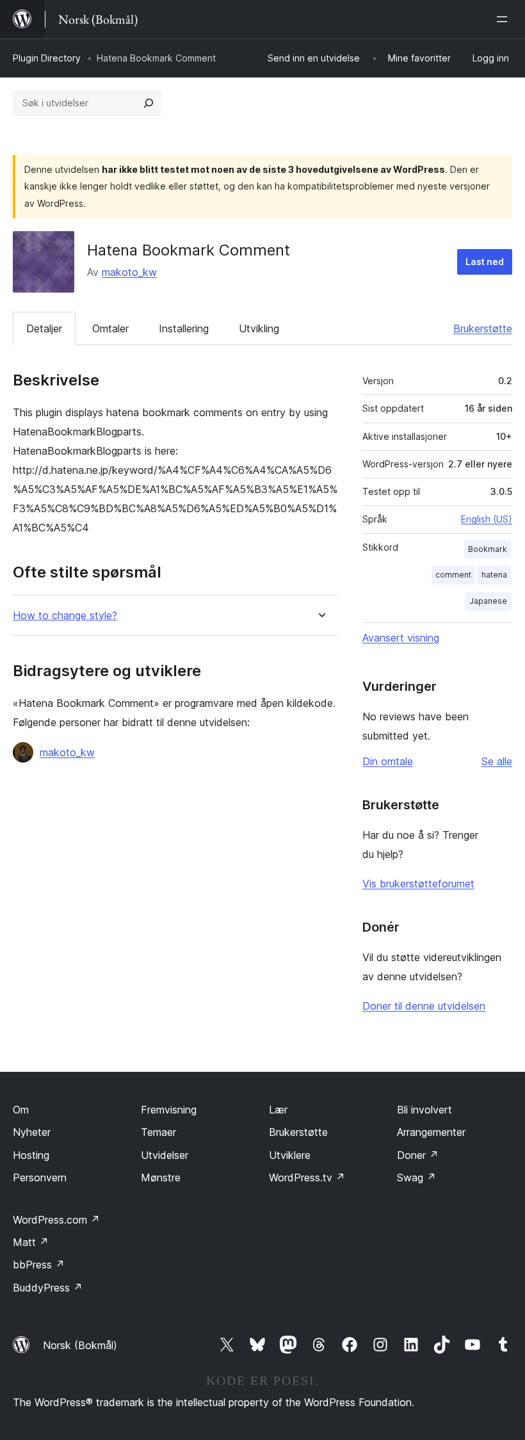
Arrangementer (431, 1132)
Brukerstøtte (482, 328)
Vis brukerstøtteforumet (418, 883)
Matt (31, 1242)
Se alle (496, 761)
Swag (416, 1177)
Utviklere (290, 1155)
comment (453, 574)
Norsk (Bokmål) (80, 1345)
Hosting (31, 1155)
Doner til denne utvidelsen (423, 1005)
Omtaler (110, 328)
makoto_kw (129, 272)
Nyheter (32, 1132)
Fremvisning (169, 1109)
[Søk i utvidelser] (148, 103)
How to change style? (65, 616)
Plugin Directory (47, 58)
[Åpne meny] (504, 19)
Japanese (488, 601)
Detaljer (44, 328)
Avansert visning (400, 637)
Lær (278, 1109)
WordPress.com (56, 1219)
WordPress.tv (307, 1177)
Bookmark (487, 549)
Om (21, 1109)
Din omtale (387, 761)
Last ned (484, 261)
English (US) (486, 519)
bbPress (39, 1264)
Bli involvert (424, 1109)
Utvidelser (164, 1155)
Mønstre (161, 1177)
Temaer (158, 1132)
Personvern (40, 1177)
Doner (418, 1155)
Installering (184, 328)
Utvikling (259, 328)
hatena (494, 574)
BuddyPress (48, 1287)
